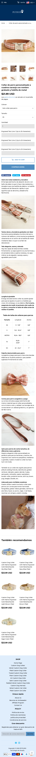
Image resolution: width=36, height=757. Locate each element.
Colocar (4, 104)
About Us (18, 698)
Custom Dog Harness (18, 685)
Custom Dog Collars (18, 665)
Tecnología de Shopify (17, 750)
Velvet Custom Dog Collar (18, 668)
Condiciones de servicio (18, 720)
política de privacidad (18, 717)
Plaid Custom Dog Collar (18, 670)
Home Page (18, 663)
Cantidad (4, 122)
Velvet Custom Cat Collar (18, 688)
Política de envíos (18, 712)
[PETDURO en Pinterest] (16, 743)
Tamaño (4, 113)
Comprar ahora (18, 167)
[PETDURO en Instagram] (19, 743)
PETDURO (23, 748)
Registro (30, 734)
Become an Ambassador (18, 700)
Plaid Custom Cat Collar (18, 690)
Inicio (3, 23)
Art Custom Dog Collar (18, 678)
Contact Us (18, 705)
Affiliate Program (18, 703)
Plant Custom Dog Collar (18, 675)
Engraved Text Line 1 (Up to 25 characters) (15, 131)
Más (5, 2)
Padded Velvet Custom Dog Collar (18, 683)
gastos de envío (9, 97)
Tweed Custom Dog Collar (18, 673)
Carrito (22, 2)
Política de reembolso (18, 715)
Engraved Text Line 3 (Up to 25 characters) (16, 149)
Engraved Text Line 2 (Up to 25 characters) (16, 140)
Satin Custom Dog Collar (18, 681)
